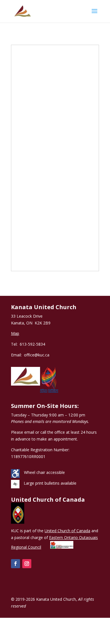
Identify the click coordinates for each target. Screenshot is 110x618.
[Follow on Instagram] (26, 563)
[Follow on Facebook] (15, 563)
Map (15, 333)
